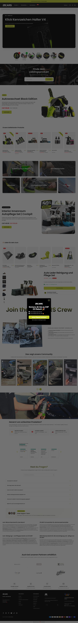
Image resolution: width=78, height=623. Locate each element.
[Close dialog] (49, 300)
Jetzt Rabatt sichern (39, 317)
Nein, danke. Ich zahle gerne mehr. (39, 319)
